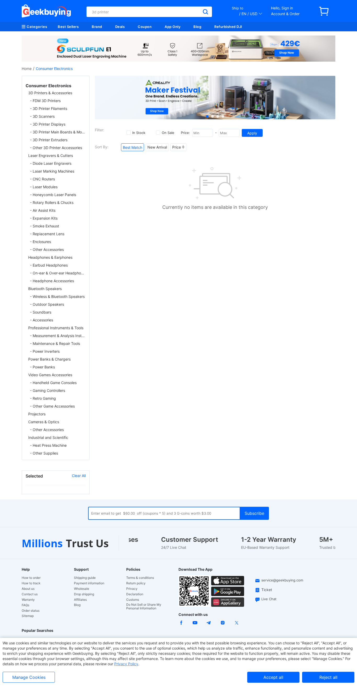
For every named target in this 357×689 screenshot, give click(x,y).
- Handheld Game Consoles (53, 382)
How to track (31, 583)
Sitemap (28, 616)
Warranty (28, 600)
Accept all (273, 677)
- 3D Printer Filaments (48, 108)
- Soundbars (40, 312)
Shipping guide (85, 578)
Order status (30, 611)
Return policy (136, 583)
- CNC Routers (42, 179)
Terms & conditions (140, 578)
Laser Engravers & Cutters (50, 155)
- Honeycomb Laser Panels (53, 194)
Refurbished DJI (228, 27)
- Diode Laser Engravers (50, 163)
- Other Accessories (47, 249)
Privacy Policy (126, 664)
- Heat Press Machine (48, 445)
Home (27, 68)
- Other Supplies (44, 453)
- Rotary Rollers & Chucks (51, 202)
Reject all (328, 677)
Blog (197, 27)
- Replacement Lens (47, 234)
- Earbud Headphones (49, 265)
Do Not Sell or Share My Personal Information (143, 606)
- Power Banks (42, 367)
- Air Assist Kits (42, 210)
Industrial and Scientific (48, 437)
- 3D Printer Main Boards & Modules (58, 132)
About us (28, 589)
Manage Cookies (28, 677)
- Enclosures (40, 241)
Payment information (89, 583)
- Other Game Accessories (52, 406)
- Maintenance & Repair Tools (55, 343)
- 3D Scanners (42, 116)
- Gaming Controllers (47, 390)
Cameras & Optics (43, 422)
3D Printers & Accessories (50, 93)
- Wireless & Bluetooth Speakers (57, 296)
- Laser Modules (43, 187)
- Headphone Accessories (52, 281)
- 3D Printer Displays (47, 124)
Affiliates (80, 600)
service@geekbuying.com (282, 580)
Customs (132, 600)
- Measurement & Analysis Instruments (58, 335)
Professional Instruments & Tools (55, 328)
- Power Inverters (45, 351)
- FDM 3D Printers (45, 100)
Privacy (131, 589)
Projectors (36, 414)
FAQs (25, 605)
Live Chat (269, 599)
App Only (172, 27)
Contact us (30, 594)
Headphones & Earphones (50, 257)
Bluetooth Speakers (45, 288)
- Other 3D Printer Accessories (56, 147)
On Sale (168, 133)
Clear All (79, 475)
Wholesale (81, 589)
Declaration (134, 594)
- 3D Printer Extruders (48, 140)
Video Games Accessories (50, 375)
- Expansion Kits (43, 218)
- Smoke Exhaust (44, 226)
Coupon (145, 27)
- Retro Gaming (43, 398)
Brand (97, 27)
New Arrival (157, 147)
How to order (31, 578)
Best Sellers (68, 27)
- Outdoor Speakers (47, 304)
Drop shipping (84, 594)
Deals (120, 27)
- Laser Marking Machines (52, 171)
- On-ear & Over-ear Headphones (58, 273)
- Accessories (41, 320)
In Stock (138, 133)
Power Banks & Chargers (49, 359)
